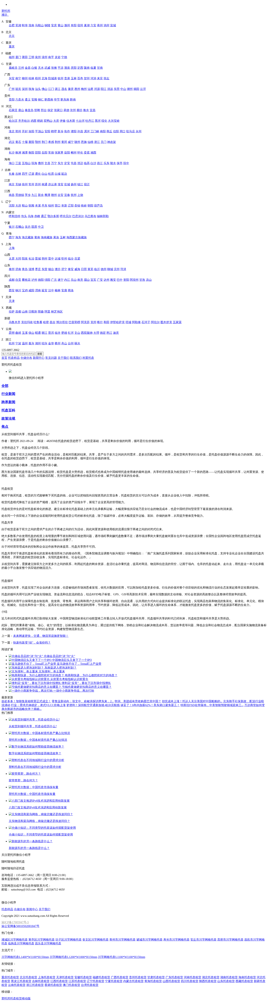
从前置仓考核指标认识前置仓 (69, 679)
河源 (97, 88)
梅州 (84, 88)
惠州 (77, 88)
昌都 (18, 311)
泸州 (34, 279)
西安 (12, 290)
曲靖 (18, 332)
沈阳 (12, 205)
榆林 (58, 290)
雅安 (113, 279)
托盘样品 (14, 357)
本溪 (38, 205)
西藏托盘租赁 (244, 981)
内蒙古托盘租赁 (133, 981)
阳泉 (25, 258)
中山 (123, 88)
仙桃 (90, 141)
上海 (12, 247)
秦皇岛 (29, 110)
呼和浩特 (14, 216)
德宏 (103, 332)
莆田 (25, 57)
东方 (60, 163)
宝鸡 (25, 290)
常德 (51, 152)
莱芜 (90, 269)
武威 (47, 67)
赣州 (54, 194)
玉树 (63, 237)
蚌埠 (25, 25)
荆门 (44, 141)
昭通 (38, 332)
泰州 (12, 269)
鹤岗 (40, 120)
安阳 (47, 131)
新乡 (60, 131)
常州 (31, 184)
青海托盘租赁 (153, 981)
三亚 (18, 163)
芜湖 (18, 25)
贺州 (87, 78)
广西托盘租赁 (119, 977)
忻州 (64, 258)
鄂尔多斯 (53, 216)
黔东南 (65, 99)
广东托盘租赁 (174, 977)
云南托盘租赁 (17, 984)
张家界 (59, 152)
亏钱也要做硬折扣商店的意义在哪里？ (87, 686)
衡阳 (31, 152)
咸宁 (71, 141)
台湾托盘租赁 (89, 984)
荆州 (58, 141)
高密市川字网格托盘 (230, 939)
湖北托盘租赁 (211, 977)
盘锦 (77, 205)
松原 (51, 173)
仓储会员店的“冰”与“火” (59, 656)
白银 (34, 67)
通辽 (44, 216)
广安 (100, 279)
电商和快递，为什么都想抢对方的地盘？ (91, 675)
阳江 (103, 88)
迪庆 (116, 332)
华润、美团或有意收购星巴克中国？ (137, 701)
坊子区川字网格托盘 (68, 939)
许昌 (80, 131)
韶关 (18, 88)
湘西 (93, 152)
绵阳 (47, 279)
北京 (12, 35)
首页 (4, 357)
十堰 (25, 141)
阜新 (64, 205)
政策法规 (8, 418)
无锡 (18, 184)
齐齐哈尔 (24, 120)
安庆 (54, 25)
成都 (12, 279)
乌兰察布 (90, 216)
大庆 (56, 120)
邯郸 (37, 110)
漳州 (44, 57)
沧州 (73, 110)
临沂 (97, 269)
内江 (67, 279)
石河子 (145, 322)
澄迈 (80, 163)
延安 (44, 290)
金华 (51, 343)
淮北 (12, 131)
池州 (106, 25)
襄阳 (31, 141)
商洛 (71, 290)
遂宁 (60, 279)
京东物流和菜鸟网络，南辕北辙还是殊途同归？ (39, 821)
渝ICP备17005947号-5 (15, 922)
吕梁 (77, 258)
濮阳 (74, 131)
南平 (51, 57)
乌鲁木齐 (14, 322)
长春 (12, 173)
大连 (18, 205)
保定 (50, 110)
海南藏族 (47, 237)
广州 (12, 88)
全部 (4, 386)
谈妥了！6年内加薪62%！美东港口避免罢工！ (150, 705)
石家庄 (13, 110)
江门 (51, 88)
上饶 (80, 194)
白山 (44, 173)
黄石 (18, 141)
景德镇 (19, 194)
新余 (41, 194)
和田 (106, 322)
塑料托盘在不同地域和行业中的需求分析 (35, 766)
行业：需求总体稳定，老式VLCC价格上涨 (38, 705)
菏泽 (123, 269)
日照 (84, 269)
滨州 (117, 269)
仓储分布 (26, 357)
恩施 (84, 141)
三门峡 (94, 131)
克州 (93, 322)
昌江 (100, 163)
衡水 (86, 110)
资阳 (126, 279)
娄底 (87, 152)
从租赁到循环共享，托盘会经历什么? (33, 726)
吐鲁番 (38, 322)
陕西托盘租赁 (208, 981)
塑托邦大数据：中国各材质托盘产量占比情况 (38, 739)
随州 (77, 141)
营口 (58, 205)
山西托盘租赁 (171, 981)
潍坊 (58, 269)
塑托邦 (5, 10)
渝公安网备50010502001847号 (20, 926)
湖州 (38, 343)
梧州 (38, 78)
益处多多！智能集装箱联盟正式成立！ (26, 701)
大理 (96, 332)
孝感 (51, 141)
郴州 (74, 152)
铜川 (18, 290)
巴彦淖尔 (78, 216)
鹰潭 (47, 194)
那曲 (41, 311)
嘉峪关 (13, 67)
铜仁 (41, 99)
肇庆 (71, 88)
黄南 (37, 237)
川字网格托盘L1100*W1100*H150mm (121, 956)
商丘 (109, 131)
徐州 (25, 184)
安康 (64, 290)
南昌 (12, 194)
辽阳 (71, 205)
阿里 (47, 311)
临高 (87, 163)
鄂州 (38, 141)
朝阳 (90, 205)
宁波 (18, 343)
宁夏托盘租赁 (114, 981)
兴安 (12, 78)
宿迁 (87, 184)
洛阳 (31, 131)
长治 (31, 258)
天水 (41, 67)
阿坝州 (134, 279)
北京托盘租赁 (28, 977)
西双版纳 (87, 332)
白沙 (93, 163)
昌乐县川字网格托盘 (48, 943)
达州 (106, 279)
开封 (25, 131)
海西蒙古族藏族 (76, 237)
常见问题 (51, 357)
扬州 (74, 184)
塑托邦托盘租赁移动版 (16, 998)
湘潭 (25, 152)
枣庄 (38, 269)
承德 (66, 110)
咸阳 (31, 290)
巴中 (120, 279)
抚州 (74, 194)
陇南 (87, 67)
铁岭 (84, 205)
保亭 (120, 163)
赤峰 (37, 216)
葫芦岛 (98, 205)
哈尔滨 (13, 120)
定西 (80, 67)
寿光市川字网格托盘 (176, 939)
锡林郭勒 (103, 216)
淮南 (31, 25)
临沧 (58, 332)
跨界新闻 (8, 402)
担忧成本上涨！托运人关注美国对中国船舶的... (192, 701)
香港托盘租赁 (53, 984)
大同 (18, 258)
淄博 (31, 269)
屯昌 (74, 163)
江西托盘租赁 (59, 981)
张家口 (58, 110)
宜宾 (93, 279)
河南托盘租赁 (192, 977)
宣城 (113, 25)
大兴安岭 (114, 120)
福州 (12, 57)
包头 (24, 216)
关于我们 (63, 357)
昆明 (12, 332)
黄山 (60, 25)
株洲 (18, 152)
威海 (77, 269)
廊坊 (79, 110)
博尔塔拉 (62, 322)
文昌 (47, 163)
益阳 (67, 152)
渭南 (38, 290)
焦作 (67, 131)
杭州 (12, 343)
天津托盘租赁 (65, 977)
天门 (103, 141)
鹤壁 (54, 131)
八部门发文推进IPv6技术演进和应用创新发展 (38, 807)
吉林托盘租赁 (41, 981)
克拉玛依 (27, 322)
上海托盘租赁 (46, 977)
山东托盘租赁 (226, 981)
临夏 (93, 67)
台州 (71, 343)
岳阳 (44, 152)
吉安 (60, 194)
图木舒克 (166, 322)
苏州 (38, 184)
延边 (64, 173)
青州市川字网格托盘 (122, 939)
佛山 (44, 88)
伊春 (63, 120)
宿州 (80, 25)
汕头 (38, 88)
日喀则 (32, 311)
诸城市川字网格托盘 (149, 939)
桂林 (31, 78)
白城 (58, 173)
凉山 (149, 279)
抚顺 (31, 205)
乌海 (31, 216)
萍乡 (28, 194)
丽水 (77, 343)
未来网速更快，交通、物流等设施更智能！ (41, 635)
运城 (58, 258)
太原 (12, 258)
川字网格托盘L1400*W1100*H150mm (25, 956)
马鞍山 (39, 25)
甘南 (100, 67)
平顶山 (39, 131)
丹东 (44, 205)
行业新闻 (8, 394)
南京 (12, 184)
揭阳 (136, 88)
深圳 (25, 88)
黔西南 (48, 99)
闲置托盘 (88, 357)
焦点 (4, 426)
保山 (31, 332)
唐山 (21, 110)
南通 (44, 184)
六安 (93, 25)
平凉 (60, 67)
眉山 (87, 279)
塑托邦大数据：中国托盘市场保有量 (32, 793)
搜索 (39, 353)
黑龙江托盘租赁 (21, 981)
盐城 (67, 184)
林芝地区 (57, 311)
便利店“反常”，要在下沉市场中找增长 (86, 683)
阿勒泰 (136, 322)
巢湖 (87, 25)
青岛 (25, 269)
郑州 (18, 131)
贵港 (67, 78)
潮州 (130, 88)
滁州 (67, 25)
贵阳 (12, 99)
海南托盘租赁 (247, 977)
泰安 (71, 269)
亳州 (100, 25)
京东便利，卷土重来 (52, 671)
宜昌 (93, 110)
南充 (80, 279)
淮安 (60, 184)
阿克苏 (85, 322)
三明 (31, 57)
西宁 (12, 237)
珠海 (31, 88)
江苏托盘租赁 (77, 981)
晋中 (51, 258)
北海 (44, 78)
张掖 (54, 67)
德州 (103, 269)
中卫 (41, 226)
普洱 (51, 332)
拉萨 (12, 311)
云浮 (143, 88)
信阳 (116, 131)
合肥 (12, 25)
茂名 (64, 88)
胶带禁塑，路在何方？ (23, 780)
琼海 (34, 163)
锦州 (51, 205)
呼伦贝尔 (65, 216)
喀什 (100, 322)
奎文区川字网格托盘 (95, 939)
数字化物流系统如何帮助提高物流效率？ (35, 753)
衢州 (58, 343)
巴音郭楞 (74, 322)
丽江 (44, 332)
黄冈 (64, 141)
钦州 (60, 78)
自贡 (18, 279)
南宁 (18, 78)
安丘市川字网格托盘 (203, 939)
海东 (18, 237)
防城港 (52, 78)
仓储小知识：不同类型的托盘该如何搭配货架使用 (41, 834)
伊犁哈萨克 (117, 322)
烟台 (51, 269)
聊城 (110, 269)
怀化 (80, 152)
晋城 (38, 258)
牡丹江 (89, 120)
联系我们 (76, 357)
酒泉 (67, 67)
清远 (110, 88)
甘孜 (142, 279)
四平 (25, 173)
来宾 (100, 78)
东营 (44, 269)
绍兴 (44, 343)
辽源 (31, 173)
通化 (38, 173)
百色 (80, 78)
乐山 (74, 279)
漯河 (87, 131)
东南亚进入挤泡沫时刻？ (60, 667)
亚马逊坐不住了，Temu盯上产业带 (79, 663)
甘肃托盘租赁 (156, 977)
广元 (54, 279)
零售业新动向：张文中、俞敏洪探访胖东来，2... (83, 701)
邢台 (44, 110)
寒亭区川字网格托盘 (41, 939)
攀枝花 (26, 279)
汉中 (51, 290)
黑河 (98, 120)
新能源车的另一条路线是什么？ (29, 848)
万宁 (54, 163)
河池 (93, 78)
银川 (12, 226)
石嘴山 (19, 226)
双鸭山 (48, 120)
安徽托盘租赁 (83, 977)
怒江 (109, 332)
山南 (25, 311)
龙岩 (58, 57)
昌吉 (52, 322)
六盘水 (19, 99)
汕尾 (90, 88)
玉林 (74, 78)
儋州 (41, 163)
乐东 (106, 163)
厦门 (18, 57)
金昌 (28, 67)
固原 (34, 226)
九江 (34, 194)
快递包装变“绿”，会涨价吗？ (32, 642)
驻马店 (130, 131)
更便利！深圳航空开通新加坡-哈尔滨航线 (93, 705)
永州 (138, 131)
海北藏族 (28, 237)
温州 (25, 343)
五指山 (26, 163)
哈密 (46, 322)
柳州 (25, 78)
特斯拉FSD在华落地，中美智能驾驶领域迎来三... (212, 705)
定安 (67, 163)
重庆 (12, 46)
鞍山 (25, 205)
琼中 (126, 163)
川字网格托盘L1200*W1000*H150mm (73, 956)
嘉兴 (31, 343)
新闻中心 (38, 357)
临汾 (71, 258)
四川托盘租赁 (189, 981)
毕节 (57, 99)
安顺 (34, 99)
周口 (122, 131)
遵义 (28, 99)
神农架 (111, 141)
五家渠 (177, 322)
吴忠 (28, 226)
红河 (71, 332)
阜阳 (74, 25)
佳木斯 (70, 120)
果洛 (56, 237)
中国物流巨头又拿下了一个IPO (72, 659)
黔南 (73, 99)
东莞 (117, 88)
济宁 (64, 269)
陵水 (113, 163)
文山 (77, 332)
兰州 (21, 67)
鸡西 (33, 120)
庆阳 (74, 67)
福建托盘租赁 (101, 977)
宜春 (67, 194)
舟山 (64, 343)
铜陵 (47, 25)
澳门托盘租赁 (71, 984)
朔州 (44, 258)
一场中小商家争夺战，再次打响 (73, 690)
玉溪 (25, 332)
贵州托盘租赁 (138, 977)
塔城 (128, 322)
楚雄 (64, 332)
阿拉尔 (155, 322)
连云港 (52, 184)
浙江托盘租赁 (35, 984)
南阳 (103, 131)
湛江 (58, 88)
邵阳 (38, 152)
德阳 (41, 279)
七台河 (80, 120)
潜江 (97, 141)
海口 (12, 163)
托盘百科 (8, 410)
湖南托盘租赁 (229, 977)
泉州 (38, 57)
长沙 (12, 152)
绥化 (104, 120)
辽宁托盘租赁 (95, 981)
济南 (18, 269)
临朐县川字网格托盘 (21, 943)
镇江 (80, 184)
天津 (12, 301)
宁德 (64, 57)
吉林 (18, 173)
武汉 (12, 141)
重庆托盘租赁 (10, 977)
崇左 (106, 78)
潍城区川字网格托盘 (14, 939)
